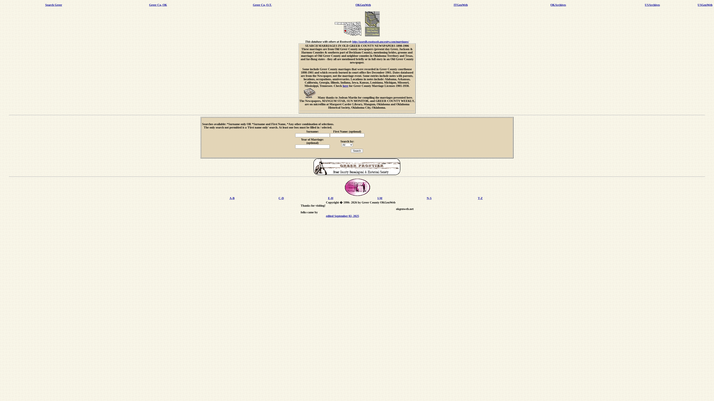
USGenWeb (705, 4)
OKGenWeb (363, 4)
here (345, 85)
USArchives (652, 4)
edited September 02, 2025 (342, 216)
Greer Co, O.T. (262, 4)
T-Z (480, 198)
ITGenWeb (461, 4)
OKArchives (558, 4)
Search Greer (53, 4)
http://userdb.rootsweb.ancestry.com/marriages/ (380, 41)
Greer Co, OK (158, 4)
